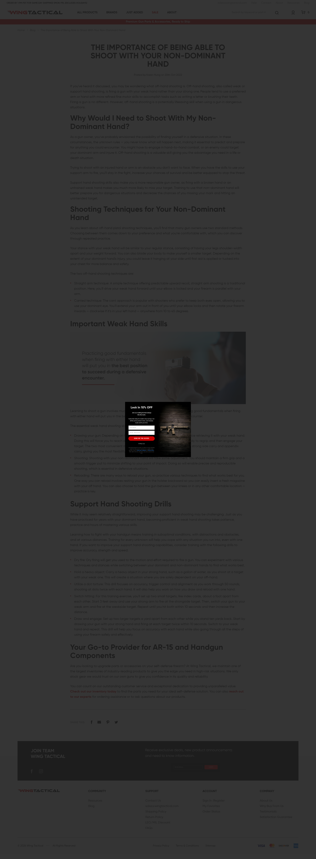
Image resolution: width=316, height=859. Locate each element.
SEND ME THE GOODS (141, 438)
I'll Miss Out (141, 443)
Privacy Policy (151, 450)
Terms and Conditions (141, 450)
